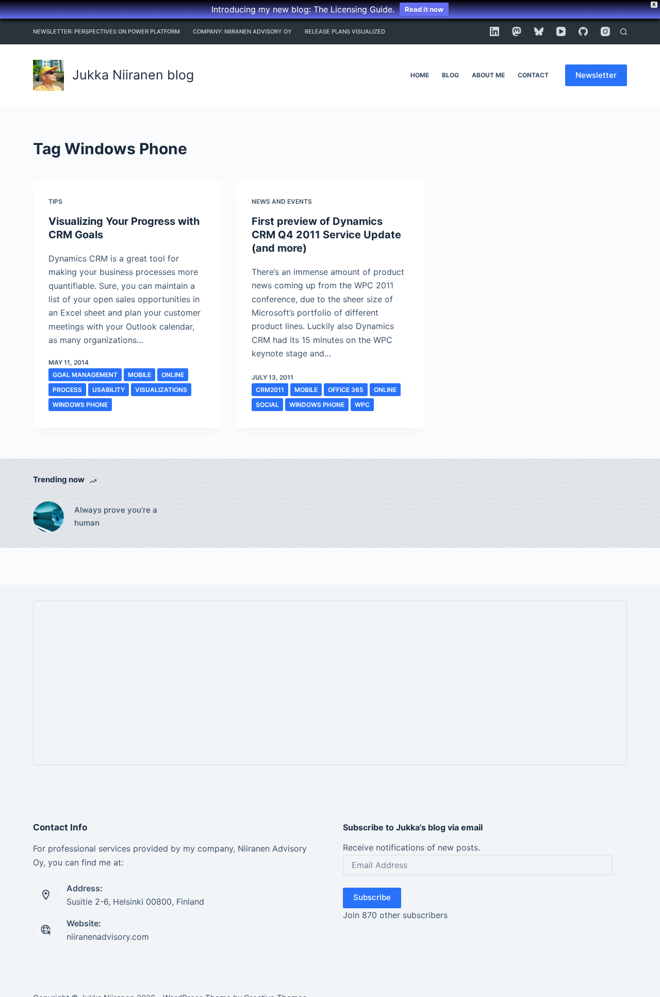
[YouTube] (561, 31)
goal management (85, 375)
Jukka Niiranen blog (133, 75)
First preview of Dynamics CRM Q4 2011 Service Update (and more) (326, 234)
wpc (362, 404)
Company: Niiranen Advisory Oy (242, 31)
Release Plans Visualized (345, 31)
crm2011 (270, 390)
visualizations (161, 390)
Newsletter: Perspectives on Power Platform (106, 31)
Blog (450, 75)
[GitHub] (583, 31)
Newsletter (596, 75)
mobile (139, 375)
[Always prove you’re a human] (48, 516)
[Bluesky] (538, 31)
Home (419, 75)
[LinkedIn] (494, 31)
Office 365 (346, 390)
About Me (488, 75)
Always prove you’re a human (115, 516)
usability (108, 390)
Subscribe (372, 897)
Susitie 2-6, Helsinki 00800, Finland (135, 901)
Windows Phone (80, 404)
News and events (282, 201)
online (172, 375)
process (67, 390)
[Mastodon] (516, 31)
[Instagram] (605, 31)
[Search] (623, 31)
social (267, 404)
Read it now (424, 9)
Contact (533, 75)
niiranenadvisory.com (108, 936)
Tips (55, 201)
